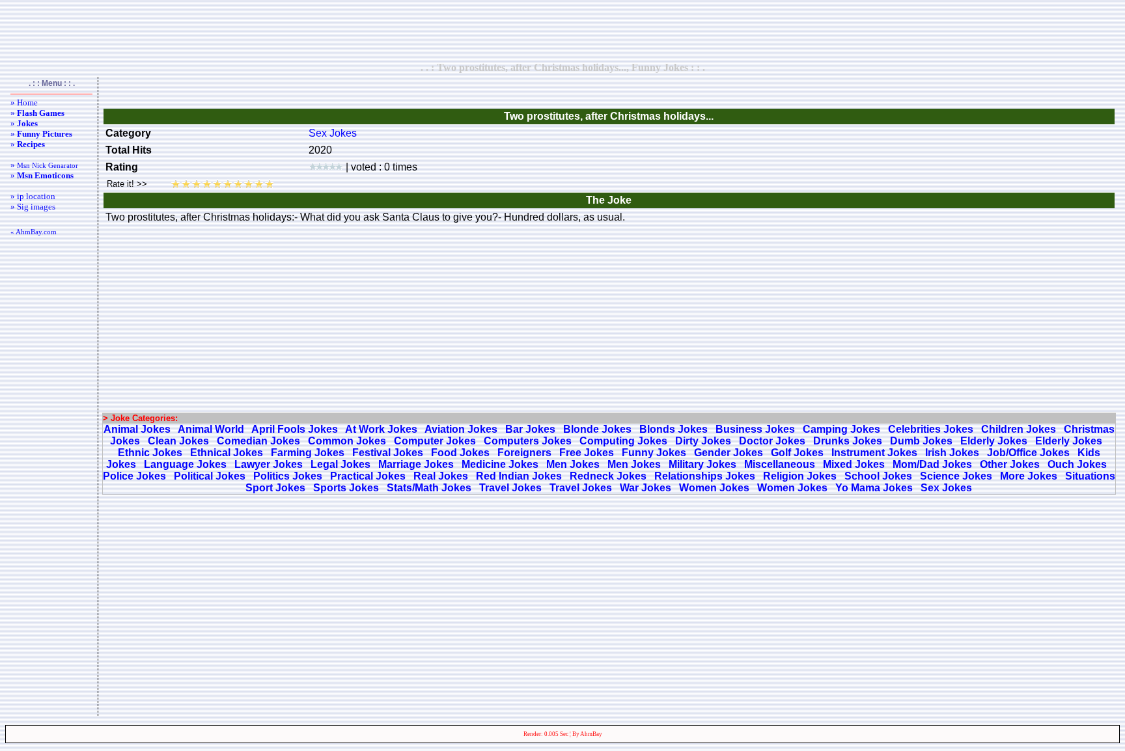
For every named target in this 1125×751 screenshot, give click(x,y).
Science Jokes (956, 476)
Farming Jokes (307, 452)
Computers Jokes (528, 440)
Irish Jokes (952, 452)
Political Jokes (209, 476)
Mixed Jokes (854, 464)
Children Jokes (1018, 429)
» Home (24, 102)
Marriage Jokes (416, 464)
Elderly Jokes (993, 440)
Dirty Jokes (703, 440)
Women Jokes (714, 487)
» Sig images (32, 207)
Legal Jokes (340, 464)
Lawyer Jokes (268, 464)
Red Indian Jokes (519, 476)
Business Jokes (755, 429)
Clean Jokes (178, 440)
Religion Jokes (800, 476)
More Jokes (1028, 476)
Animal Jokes (137, 429)
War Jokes (645, 487)
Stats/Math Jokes (429, 487)
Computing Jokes (623, 440)
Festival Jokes (387, 452)
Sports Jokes (346, 487)
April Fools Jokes (294, 429)
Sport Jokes (275, 487)
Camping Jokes (841, 429)
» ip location (32, 196)
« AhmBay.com (33, 232)
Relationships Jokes (704, 476)
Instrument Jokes (874, 452)
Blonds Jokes (673, 429)
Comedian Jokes (258, 440)
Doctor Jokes (772, 440)
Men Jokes (573, 464)
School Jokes (878, 476)
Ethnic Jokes (150, 452)
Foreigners (524, 452)
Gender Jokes (728, 452)
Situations (1090, 476)
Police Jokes (134, 476)
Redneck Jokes (608, 476)
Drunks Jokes (847, 440)
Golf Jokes (797, 452)
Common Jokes (347, 440)
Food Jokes (460, 452)
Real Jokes (440, 476)
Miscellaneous (779, 464)
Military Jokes (702, 464)
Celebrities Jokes (930, 429)
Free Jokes (586, 452)
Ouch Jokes (1077, 464)
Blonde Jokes (597, 429)
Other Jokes (1010, 464)
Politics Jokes (287, 476)
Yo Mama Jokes (874, 487)
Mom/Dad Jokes (932, 464)
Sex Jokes (333, 133)
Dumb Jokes (921, 440)
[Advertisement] (562, 30)
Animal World (211, 429)
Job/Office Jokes (1028, 452)
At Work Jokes (381, 429)
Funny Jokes (654, 452)
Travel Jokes (510, 487)
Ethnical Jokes (226, 452)
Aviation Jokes (460, 429)
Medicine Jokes (500, 464)
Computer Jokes (435, 440)
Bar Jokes (530, 429)
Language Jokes (185, 464)
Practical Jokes (368, 476)
